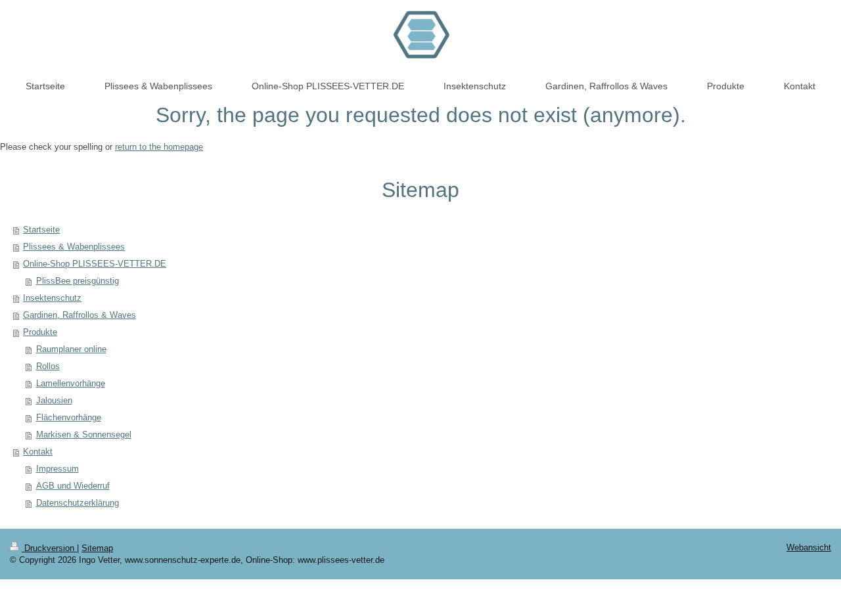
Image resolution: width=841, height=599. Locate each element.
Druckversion (49, 548)
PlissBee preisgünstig (77, 281)
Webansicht (808, 547)
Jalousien (54, 400)
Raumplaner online (71, 349)
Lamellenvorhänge (70, 383)
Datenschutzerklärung (77, 503)
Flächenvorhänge (68, 417)
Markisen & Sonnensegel (83, 434)
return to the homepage (159, 147)
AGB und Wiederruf (73, 486)
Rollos (48, 366)
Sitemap (97, 548)
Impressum (57, 469)
